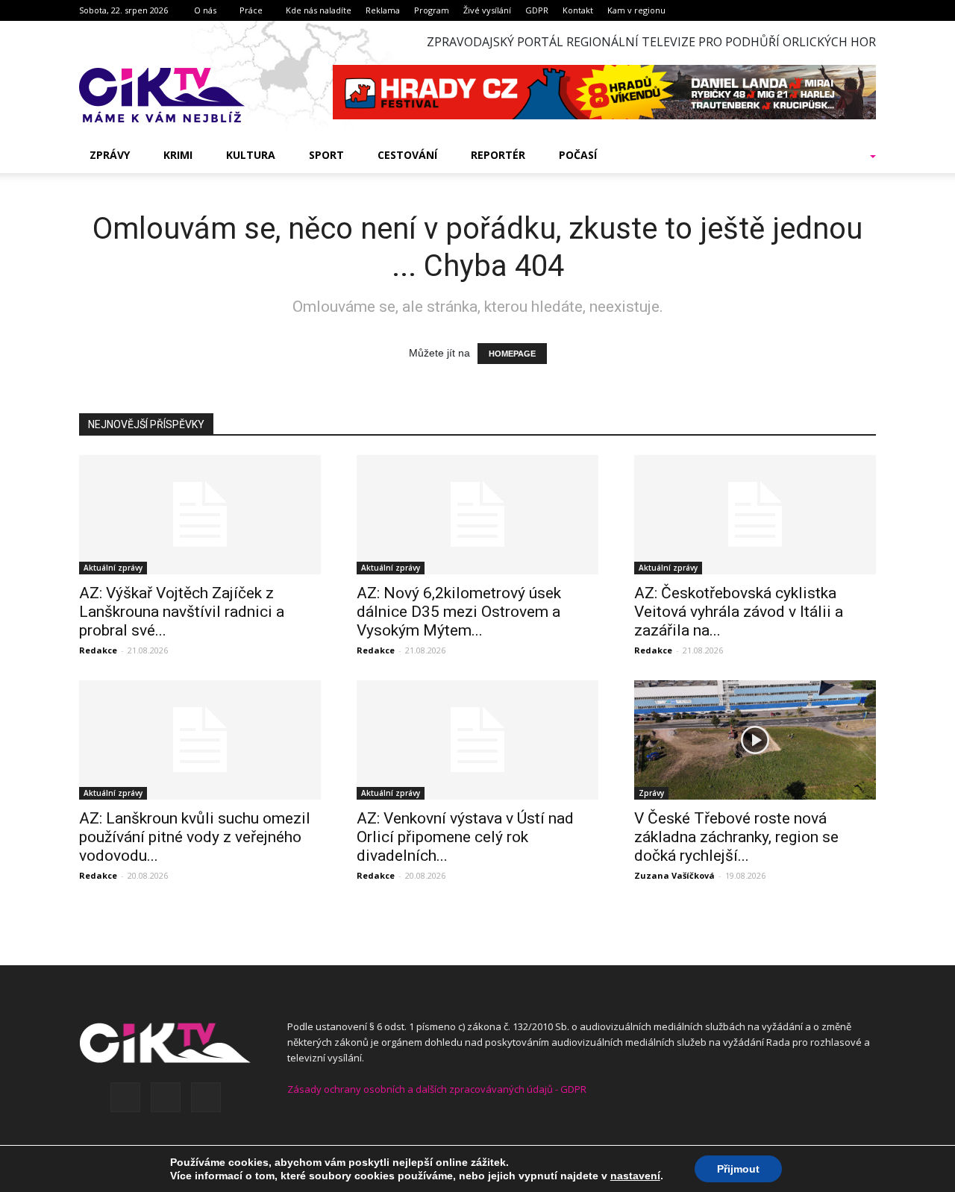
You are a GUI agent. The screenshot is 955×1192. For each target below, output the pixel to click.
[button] (853, 155)
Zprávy (110, 155)
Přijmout (738, 1169)
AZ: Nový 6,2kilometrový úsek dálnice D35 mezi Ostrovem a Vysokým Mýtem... (459, 611)
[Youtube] (206, 1097)
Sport (326, 155)
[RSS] (166, 1097)
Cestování (407, 155)
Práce (251, 10)
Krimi (177, 155)
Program (431, 10)
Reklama (383, 10)
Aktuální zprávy (113, 567)
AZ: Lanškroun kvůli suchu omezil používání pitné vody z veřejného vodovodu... (194, 837)
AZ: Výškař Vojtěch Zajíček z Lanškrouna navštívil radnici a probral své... (181, 611)
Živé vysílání (487, 10)
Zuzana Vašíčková (674, 875)
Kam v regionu (636, 10)
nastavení (635, 1176)
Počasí (578, 155)
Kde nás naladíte (318, 10)
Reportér (498, 155)
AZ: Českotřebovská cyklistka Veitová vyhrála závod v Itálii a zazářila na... (738, 611)
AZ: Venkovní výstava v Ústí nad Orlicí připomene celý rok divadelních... (465, 837)
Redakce (98, 650)
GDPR (536, 10)
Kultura (250, 155)
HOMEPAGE (512, 353)
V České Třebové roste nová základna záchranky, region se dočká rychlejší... (736, 837)
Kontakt (578, 10)
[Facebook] (125, 1097)
